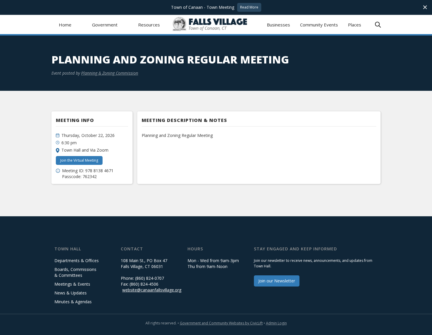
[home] (216, 24)
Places (354, 25)
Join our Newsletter (276, 281)
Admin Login (276, 323)
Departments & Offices (76, 260)
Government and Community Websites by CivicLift (221, 323)
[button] (104, 24)
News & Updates (70, 293)
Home (65, 25)
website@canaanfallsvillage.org (151, 290)
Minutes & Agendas (73, 301)
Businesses (278, 25)
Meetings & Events (72, 284)
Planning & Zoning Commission (109, 73)
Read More (249, 7)
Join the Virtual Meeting (79, 160)
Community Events (319, 25)
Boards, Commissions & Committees (75, 272)
